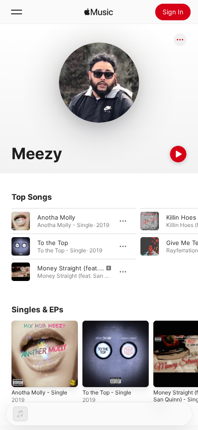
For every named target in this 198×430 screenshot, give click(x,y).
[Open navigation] (16, 12)
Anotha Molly (56, 217)
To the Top (52, 242)
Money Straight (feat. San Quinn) (85, 268)
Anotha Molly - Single (39, 392)
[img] (98, 12)
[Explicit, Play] (21, 272)
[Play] (178, 154)
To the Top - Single (106, 392)
